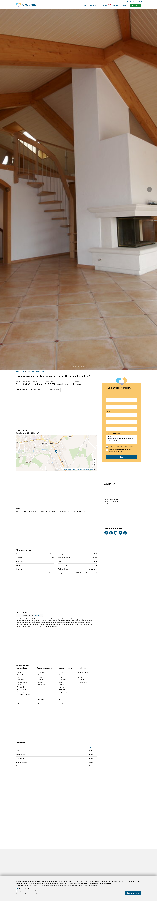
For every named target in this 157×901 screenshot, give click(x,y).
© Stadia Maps (71, 469)
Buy (79, 5)
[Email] (106, 533)
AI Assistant (103, 5)
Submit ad (135, 5)
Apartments (30, 371)
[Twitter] (120, 533)
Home (17, 371)
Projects (93, 5)
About (125, 5)
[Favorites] (127, 2)
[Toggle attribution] (95, 469)
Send (121, 457)
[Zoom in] (94, 459)
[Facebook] (111, 533)
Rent (85, 5)
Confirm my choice (133, 893)
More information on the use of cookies (29, 894)
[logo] (27, 5)
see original (38, 615)
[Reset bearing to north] (94, 465)
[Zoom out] (94, 462)
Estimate (116, 5)
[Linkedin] (115, 533)
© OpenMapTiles (80, 469)
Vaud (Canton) (40, 371)
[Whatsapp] (125, 533)
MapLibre (65, 469)
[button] (8, 189)
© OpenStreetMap (88, 469)
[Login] (131, 2)
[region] (56, 453)
